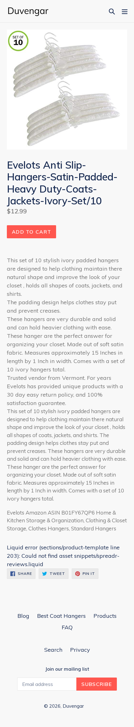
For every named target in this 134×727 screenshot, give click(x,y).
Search (53, 649)
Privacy (80, 649)
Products (105, 615)
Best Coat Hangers (61, 615)
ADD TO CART (31, 232)
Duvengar (73, 706)
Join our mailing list (67, 669)
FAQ (67, 627)
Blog (23, 615)
